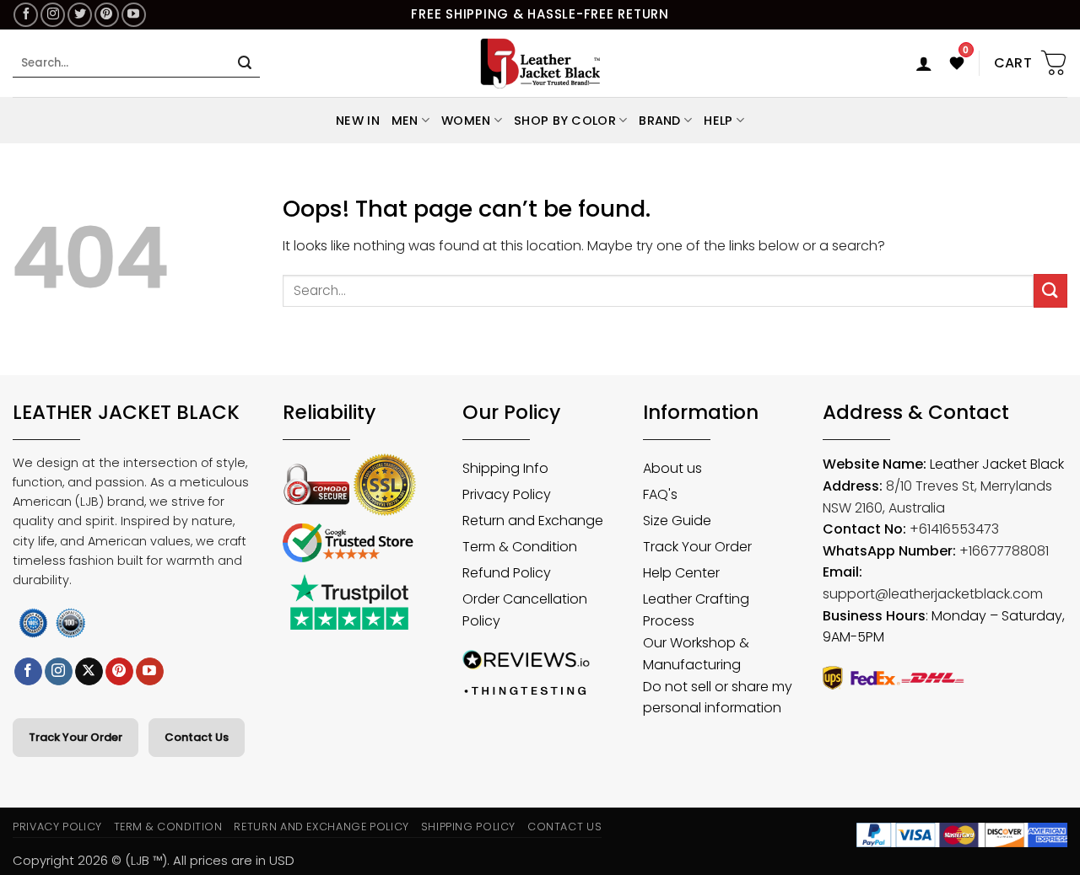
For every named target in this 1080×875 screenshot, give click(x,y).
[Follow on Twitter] (80, 15)
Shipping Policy (468, 826)
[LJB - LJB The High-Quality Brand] (540, 63)
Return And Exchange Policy (321, 826)
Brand (659, 120)
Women (465, 120)
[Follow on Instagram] (52, 15)
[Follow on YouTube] (134, 15)
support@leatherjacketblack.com (933, 594)
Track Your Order (75, 737)
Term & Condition (168, 826)
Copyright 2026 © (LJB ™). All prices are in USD (153, 860)
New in (358, 120)
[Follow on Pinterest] (106, 15)
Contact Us (197, 737)
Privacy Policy (57, 826)
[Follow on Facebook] (26, 15)
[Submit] (244, 63)
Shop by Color (565, 120)
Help (718, 120)
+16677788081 (1004, 551)
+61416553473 (954, 529)
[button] (923, 63)
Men (405, 120)
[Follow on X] (89, 672)
